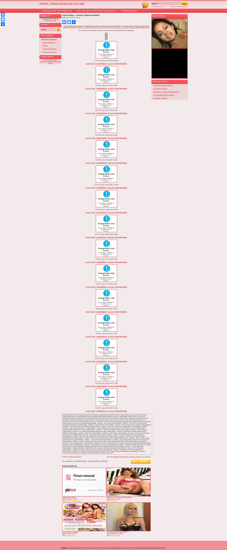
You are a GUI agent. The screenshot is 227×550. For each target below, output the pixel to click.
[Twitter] (2, 19)
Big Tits (68, 500)
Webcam (148, 457)
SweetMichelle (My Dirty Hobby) (117, 532)
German (118, 535)
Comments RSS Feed (182, 6)
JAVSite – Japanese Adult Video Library (50, 62)
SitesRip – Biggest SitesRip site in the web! (61, 3)
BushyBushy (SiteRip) (160, 98)
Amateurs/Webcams (74, 457)
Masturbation (124, 457)
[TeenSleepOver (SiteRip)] (84, 516)
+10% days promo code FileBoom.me (57, 11)
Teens (72, 535)
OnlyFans (132, 457)
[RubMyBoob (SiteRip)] (84, 482)
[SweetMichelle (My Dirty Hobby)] (129, 516)
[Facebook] (2, 14)
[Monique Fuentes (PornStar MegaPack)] (129, 482)
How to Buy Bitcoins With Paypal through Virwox (96, 11)
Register (157, 6)
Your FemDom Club (50, 60)
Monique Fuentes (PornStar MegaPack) (119, 497)
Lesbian (68, 535)
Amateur (112, 535)
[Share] (2, 24)
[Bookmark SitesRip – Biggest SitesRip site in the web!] (145, 8)
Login (162, 6)
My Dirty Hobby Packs (49, 52)
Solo (142, 457)
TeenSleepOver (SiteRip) (70, 532)
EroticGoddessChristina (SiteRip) (164, 95)
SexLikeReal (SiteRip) (160, 89)
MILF (116, 500)
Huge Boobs (74, 500)
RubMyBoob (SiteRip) (69, 497)
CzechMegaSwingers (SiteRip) (163, 85)
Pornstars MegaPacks (49, 49)
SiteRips (45, 46)
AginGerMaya (115, 457)
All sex (112, 500)
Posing (138, 457)
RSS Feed (173, 6)
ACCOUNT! (52, 21)
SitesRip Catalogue (129, 11)
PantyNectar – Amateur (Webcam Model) (166, 92)
